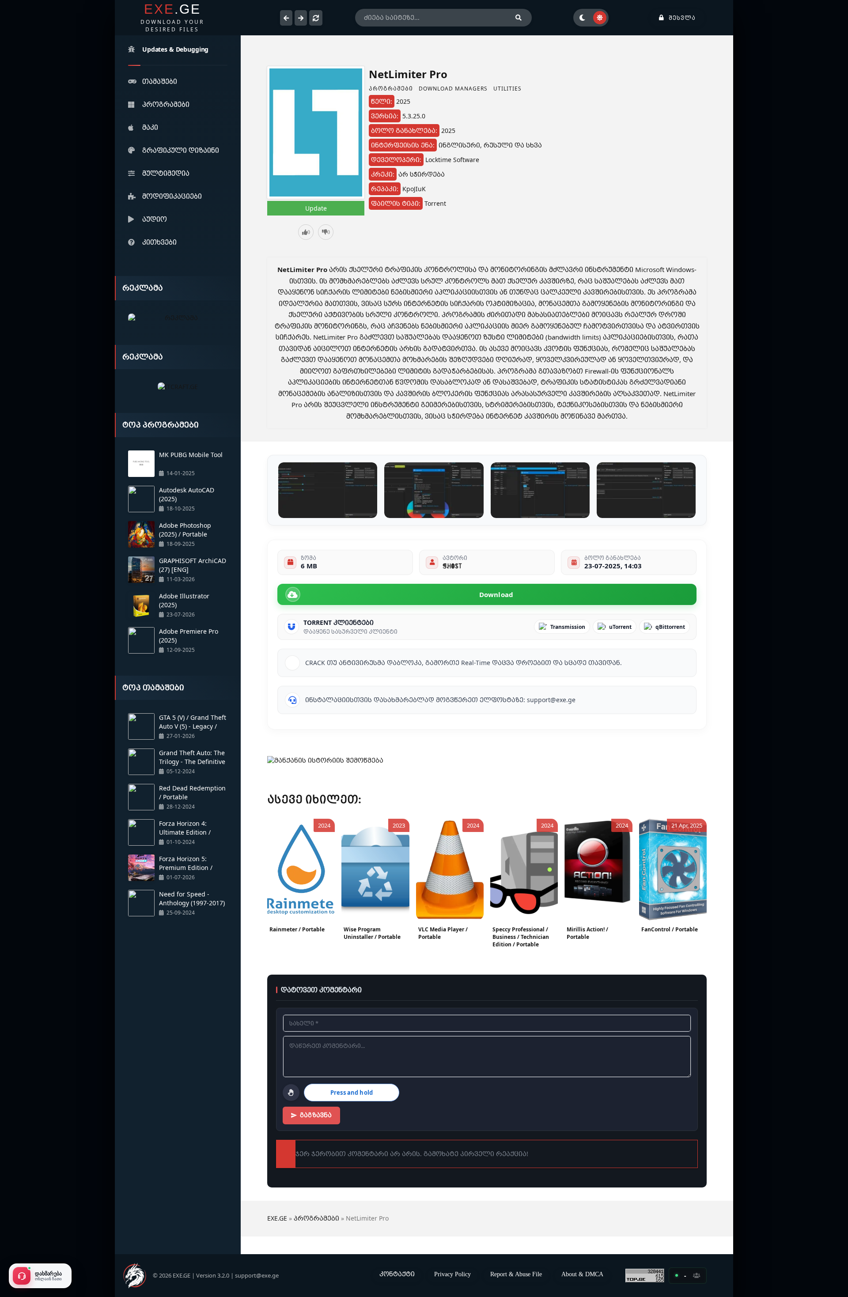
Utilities (507, 88)
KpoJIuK (414, 189)
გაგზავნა (316, 1115)
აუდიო (154, 219)
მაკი (150, 127)
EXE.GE (277, 1218)
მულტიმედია (165, 173)
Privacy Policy (452, 1274)
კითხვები (159, 242)
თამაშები (159, 81)
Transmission (567, 627)
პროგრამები (165, 104)
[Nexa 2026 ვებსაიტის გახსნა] (177, 318)
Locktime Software (452, 159)
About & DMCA (582, 1274)
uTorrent (620, 627)
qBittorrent (670, 627)
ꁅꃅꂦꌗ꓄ (452, 565)
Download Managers (453, 88)
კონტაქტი (397, 1274)
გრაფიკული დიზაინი (180, 150)
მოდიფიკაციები (172, 196)
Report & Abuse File (516, 1274)
